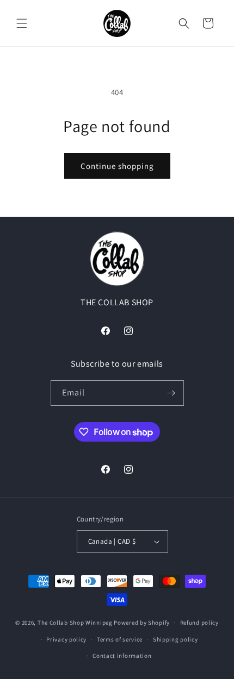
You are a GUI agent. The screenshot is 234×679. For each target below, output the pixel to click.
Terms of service (120, 639)
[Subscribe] (171, 393)
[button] (22, 23)
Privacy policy (66, 639)
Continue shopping (117, 166)
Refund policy (199, 622)
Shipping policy (175, 639)
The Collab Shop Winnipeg (75, 622)
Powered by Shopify (142, 622)
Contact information (122, 655)
